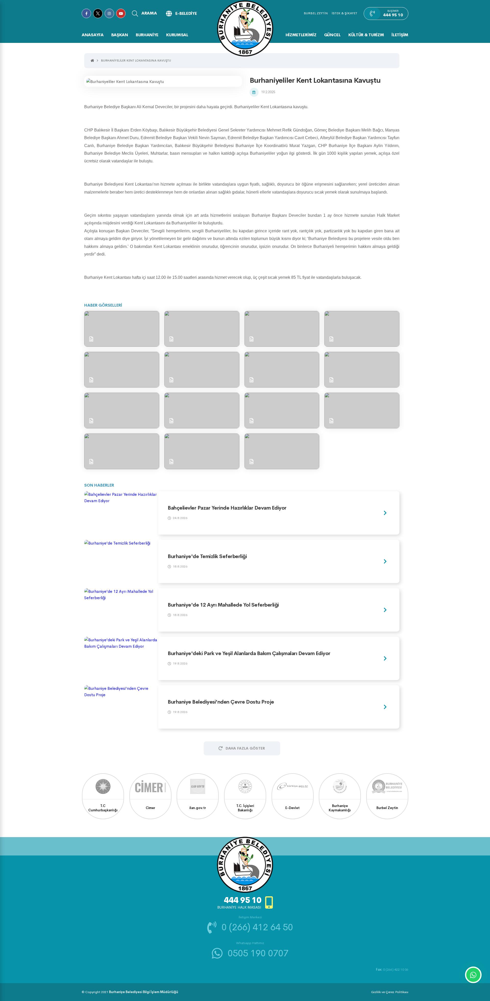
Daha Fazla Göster (245, 748)
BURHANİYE (147, 35)
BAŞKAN (119, 35)
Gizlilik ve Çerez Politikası (389, 992)
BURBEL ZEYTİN (316, 13)
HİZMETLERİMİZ (301, 35)
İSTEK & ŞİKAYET (344, 13)
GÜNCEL (332, 35)
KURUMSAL (177, 35)
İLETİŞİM (399, 35)
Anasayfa (93, 35)
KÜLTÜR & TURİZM (366, 35)
